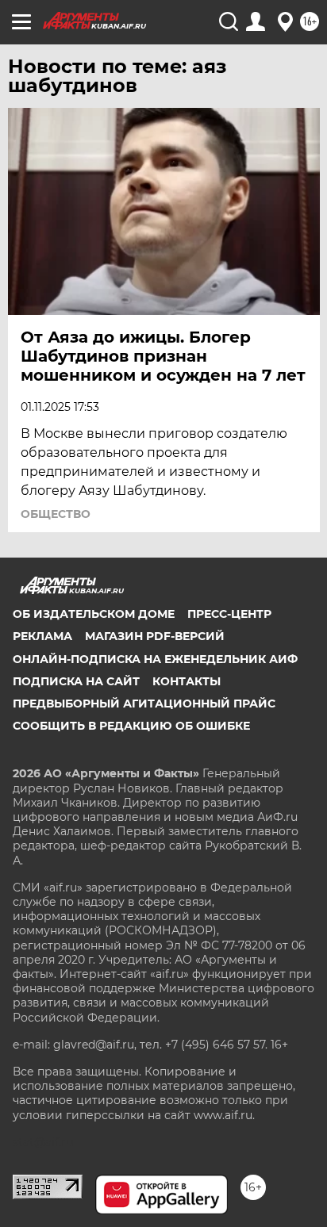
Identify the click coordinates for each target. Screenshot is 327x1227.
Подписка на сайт (76, 681)
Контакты (186, 681)
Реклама (42, 636)
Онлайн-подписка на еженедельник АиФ (155, 659)
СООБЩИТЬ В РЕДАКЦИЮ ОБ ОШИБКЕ (131, 726)
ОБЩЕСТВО (55, 514)
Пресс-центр (229, 614)
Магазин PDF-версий (155, 636)
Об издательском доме (94, 614)
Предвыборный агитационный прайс (144, 703)
